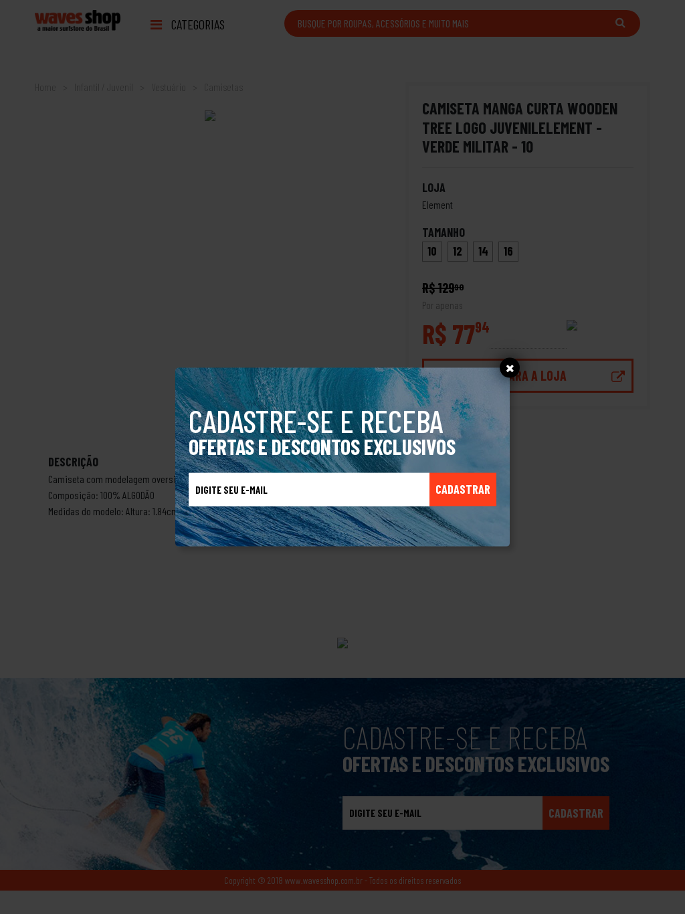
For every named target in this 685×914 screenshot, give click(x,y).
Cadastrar (462, 489)
